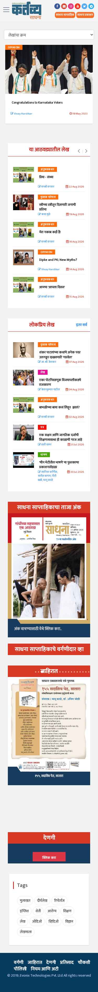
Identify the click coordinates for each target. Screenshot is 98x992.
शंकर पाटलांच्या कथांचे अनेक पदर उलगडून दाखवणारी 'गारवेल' (59, 354)
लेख (43, 372)
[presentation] (79, 151)
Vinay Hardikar (22, 113)
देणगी (51, 962)
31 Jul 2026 (77, 445)
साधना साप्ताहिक (65, 15)
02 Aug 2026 (76, 417)
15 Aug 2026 (76, 297)
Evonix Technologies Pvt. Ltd (41, 975)
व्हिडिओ (54, 921)
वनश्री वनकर (47, 187)
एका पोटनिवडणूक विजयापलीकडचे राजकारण (60, 382)
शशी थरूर (46, 445)
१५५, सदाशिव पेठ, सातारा (49, 775)
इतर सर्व (81, 325)
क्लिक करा (49, 858)
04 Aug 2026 (76, 390)
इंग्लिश (24, 911)
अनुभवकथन (47, 169)
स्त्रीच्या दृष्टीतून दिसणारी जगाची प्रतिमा (57, 207)
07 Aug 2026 (76, 362)
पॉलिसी (20, 969)
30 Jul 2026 (77, 472)
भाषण (44, 454)
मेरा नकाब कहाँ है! (50, 232)
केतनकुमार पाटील (50, 390)
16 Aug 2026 (76, 242)
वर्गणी (19, 962)
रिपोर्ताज (59, 901)
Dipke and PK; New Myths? (58, 260)
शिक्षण (67, 911)
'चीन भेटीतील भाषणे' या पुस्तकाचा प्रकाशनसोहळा (59, 464)
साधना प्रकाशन (85, 15)
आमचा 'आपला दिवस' (52, 287)
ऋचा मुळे (45, 214)
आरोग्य (52, 911)
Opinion (14, 47)
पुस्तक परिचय (48, 197)
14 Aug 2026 (76, 269)
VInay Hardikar (50, 269)
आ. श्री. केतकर (48, 362)
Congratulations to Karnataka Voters (37, 102)
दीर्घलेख (42, 901)
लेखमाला (26, 932)
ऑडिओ (37, 921)
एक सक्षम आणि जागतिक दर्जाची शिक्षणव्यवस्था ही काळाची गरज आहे (60, 437)
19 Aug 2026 (76, 214)
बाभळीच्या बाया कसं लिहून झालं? (59, 407)
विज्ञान (69, 921)
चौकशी (84, 962)
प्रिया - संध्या (46, 177)
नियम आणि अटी (45, 969)
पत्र (42, 427)
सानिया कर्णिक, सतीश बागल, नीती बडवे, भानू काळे (48, 476)
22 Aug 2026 (76, 187)
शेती (38, 911)
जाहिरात (35, 962)
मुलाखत (25, 901)
